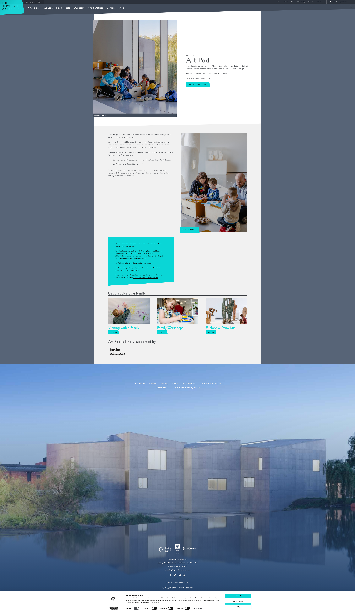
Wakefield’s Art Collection (160, 160)
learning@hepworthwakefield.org (145, 277)
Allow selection (238, 601)
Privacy (164, 383)
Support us (319, 2)
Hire (292, 2)
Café (278, 2)
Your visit (47, 7)
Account (334, 2)
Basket (344, 2)
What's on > (190, 55)
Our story (79, 7)
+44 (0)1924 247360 (178, 566)
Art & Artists (95, 7)
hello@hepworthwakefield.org (178, 570)
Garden (110, 7)
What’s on (33, 7)
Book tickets (63, 7)
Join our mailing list (211, 383)
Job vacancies (189, 383)
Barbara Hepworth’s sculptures (125, 160)
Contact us (139, 383)
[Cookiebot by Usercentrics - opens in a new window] (113, 608)
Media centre (162, 387)
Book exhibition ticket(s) (197, 84)
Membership (301, 2)
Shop (121, 7)
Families (285, 2)
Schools (310, 2)
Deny (238, 606)
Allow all (238, 596)
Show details (197, 608)
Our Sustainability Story (187, 387)
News (175, 383)
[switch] (154, 608)
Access (152, 383)
